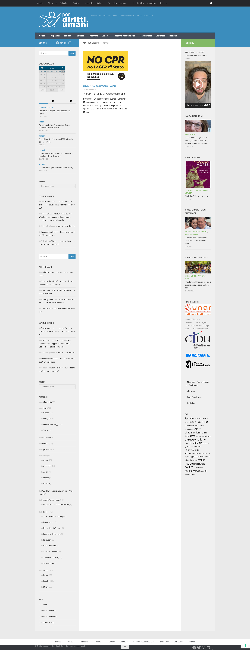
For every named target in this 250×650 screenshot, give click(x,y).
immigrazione (195, 447)
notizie (189, 463)
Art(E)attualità (46, 402)
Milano (195, 460)
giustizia (197, 443)
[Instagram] (65, 42)
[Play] (188, 105)
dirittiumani (191, 432)
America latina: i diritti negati (54, 516)
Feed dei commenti (49, 616)
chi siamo (191, 391)
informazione (192, 449)
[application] (198, 84)
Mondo (40, 3)
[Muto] (205, 105)
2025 (61, 90)
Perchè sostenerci (194, 397)
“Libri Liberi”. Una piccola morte (196, 196)
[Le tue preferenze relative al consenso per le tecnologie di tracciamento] (245, 645)
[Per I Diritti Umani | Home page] (63, 19)
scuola (196, 467)
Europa (86, 86)
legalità (187, 457)
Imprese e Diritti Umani (52, 534)
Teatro (45, 430)
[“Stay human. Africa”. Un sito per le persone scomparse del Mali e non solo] (198, 267)
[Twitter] (61, 42)
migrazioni (189, 460)
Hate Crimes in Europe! (52, 528)
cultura (202, 426)
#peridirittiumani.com (196, 418)
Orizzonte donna (49, 546)
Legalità (94, 86)
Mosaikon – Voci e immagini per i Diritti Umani (197, 383)
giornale (188, 439)
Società (76, 3)
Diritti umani (202, 432)
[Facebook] (57, 42)
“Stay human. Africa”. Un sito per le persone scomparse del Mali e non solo (198, 285)
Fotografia (47, 418)
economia (198, 436)
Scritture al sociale (46, 108)
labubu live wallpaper (49, 232)
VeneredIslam (48, 563)
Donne (45, 575)
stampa (196, 470)
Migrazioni (52, 3)
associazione (198, 421)
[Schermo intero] (208, 105)
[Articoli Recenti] (43, 101)
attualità (188, 425)
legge (191, 457)
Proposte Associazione (117, 3)
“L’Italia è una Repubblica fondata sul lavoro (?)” (57, 167)
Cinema (46, 413)
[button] (198, 84)
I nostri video (138, 3)
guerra (187, 446)
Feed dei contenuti (48, 610)
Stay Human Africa (50, 557)
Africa (45, 460)
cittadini (195, 425)
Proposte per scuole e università (56, 504)
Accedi (44, 604)
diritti (197, 429)
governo (205, 443)
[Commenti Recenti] (61, 101)
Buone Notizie (48, 522)
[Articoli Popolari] (52, 101)
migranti (206, 456)
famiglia (208, 436)
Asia (45, 472)
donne (192, 436)
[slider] (196, 105)
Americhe (47, 466)
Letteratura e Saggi (50, 424)
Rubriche (63, 3)
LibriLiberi (47, 540)
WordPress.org (47, 622)
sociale (201, 468)
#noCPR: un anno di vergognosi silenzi (104, 93)
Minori (45, 587)
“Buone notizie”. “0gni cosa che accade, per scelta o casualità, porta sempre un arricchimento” (196, 140)
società (189, 470)
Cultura (99, 3)
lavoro (207, 453)
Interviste (89, 3)
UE (206, 471)
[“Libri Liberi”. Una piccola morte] (198, 174)
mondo (201, 459)
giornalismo (199, 439)
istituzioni (200, 453)
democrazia (189, 429)
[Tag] (71, 101)
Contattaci (151, 3)
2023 (42, 90)
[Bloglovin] (74, 42)
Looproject (80, 646)
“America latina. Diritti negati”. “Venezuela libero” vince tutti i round (196, 241)
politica (189, 467)
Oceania (46, 483)
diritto (187, 436)
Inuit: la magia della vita (66, 226)
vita (193, 474)
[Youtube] (69, 42)
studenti (202, 471)
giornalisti (189, 443)
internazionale (191, 453)
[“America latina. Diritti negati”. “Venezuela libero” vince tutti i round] (198, 223)
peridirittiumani (199, 464)
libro (201, 456)
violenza (188, 474)
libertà (196, 456)
